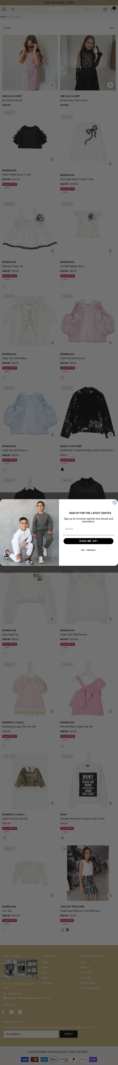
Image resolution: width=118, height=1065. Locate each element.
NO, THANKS (88, 550)
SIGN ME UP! (88, 541)
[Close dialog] (115, 502)
